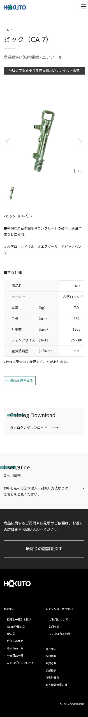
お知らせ (51, 663)
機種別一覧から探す (19, 619)
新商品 (11, 633)
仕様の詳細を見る (19, 380)
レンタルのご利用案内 (59, 609)
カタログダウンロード (20, 662)
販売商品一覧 (15, 648)
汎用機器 (31, 57)
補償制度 (54, 626)
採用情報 (51, 656)
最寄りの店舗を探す (44, 548)
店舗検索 (51, 670)
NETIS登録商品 (16, 626)
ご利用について (58, 619)
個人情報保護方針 (56, 684)
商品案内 (12, 57)
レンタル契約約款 (60, 633)
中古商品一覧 (15, 655)
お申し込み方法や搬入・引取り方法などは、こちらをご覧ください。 (37, 491)
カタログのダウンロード (28, 427)
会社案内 (51, 649)
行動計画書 (52, 677)
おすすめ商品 (15, 641)
